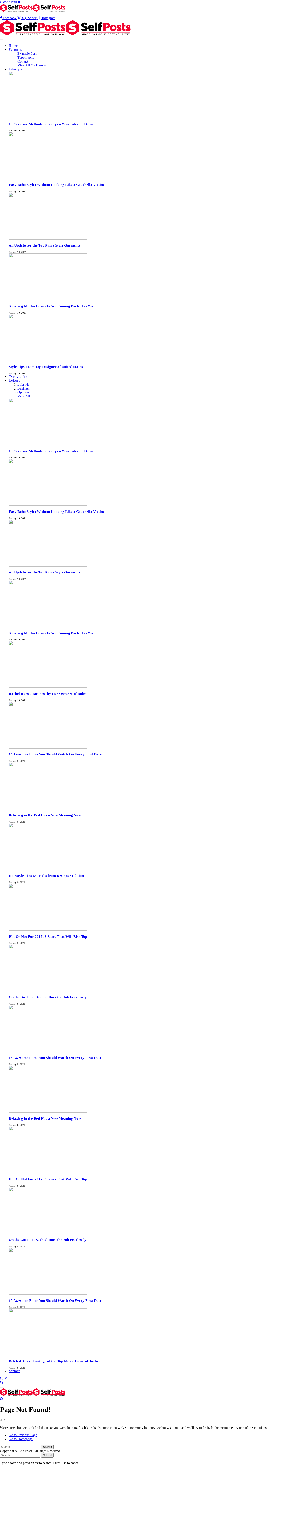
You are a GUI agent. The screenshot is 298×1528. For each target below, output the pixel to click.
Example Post (26, 53)
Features (15, 49)
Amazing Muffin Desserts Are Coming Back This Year (52, 306)
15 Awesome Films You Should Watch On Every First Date (55, 754)
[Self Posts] (65, 34)
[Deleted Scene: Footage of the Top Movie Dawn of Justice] (48, 1440)
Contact (22, 61)
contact (14, 1371)
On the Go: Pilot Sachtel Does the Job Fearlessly (47, 997)
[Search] (1, 1382)
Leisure (14, 380)
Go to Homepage (21, 1439)
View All (23, 396)
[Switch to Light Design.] (6, 1378)
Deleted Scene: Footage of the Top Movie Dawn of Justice (55, 1361)
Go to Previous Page (23, 1435)
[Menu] (1, 39)
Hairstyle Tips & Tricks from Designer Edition (46, 876)
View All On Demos (31, 65)
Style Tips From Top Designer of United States (46, 367)
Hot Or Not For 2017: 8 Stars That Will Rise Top (48, 936)
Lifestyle (15, 69)
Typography (25, 57)
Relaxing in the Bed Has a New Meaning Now (45, 815)
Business (23, 388)
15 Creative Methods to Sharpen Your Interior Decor (51, 124)
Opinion (23, 392)
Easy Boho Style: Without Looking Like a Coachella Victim (56, 185)
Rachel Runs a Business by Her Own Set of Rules (47, 694)
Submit (47, 1455)
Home (13, 46)
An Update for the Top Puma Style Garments (44, 245)
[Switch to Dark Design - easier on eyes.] (2, 1378)
